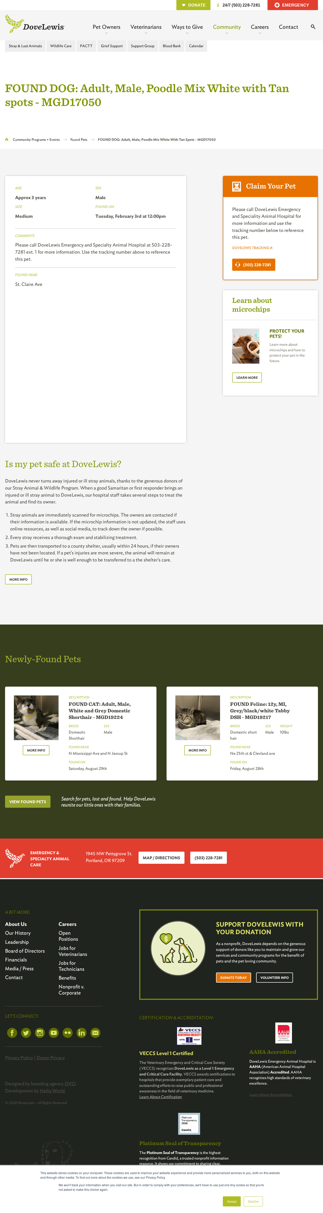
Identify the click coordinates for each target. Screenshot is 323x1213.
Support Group (142, 46)
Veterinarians (146, 26)
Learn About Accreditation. (271, 1094)
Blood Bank (172, 46)
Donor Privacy (51, 1058)
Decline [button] (253, 1201)
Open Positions (68, 936)
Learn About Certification (160, 1096)
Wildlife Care (61, 46)
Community (227, 26)
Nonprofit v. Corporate (72, 990)
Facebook (12, 1033)
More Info (18, 579)
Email (95, 1033)
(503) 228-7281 (257, 264)
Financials (16, 960)
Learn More (247, 378)
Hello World (52, 1091)
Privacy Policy (19, 1058)
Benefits (67, 978)
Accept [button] (231, 1201)
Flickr (68, 1033)
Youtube (54, 1033)
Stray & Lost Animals (25, 46)
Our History (18, 933)
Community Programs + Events (36, 140)
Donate (197, 5)
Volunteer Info (274, 978)
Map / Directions (161, 857)
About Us (16, 924)
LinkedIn (81, 1033)
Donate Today (233, 978)
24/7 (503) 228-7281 (241, 5)
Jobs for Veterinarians (73, 951)
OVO (70, 1084)
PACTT (86, 46)
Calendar (196, 46)
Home (6, 139)
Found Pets (78, 140)
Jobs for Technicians (71, 966)
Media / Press (19, 968)
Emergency (295, 5)
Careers (260, 26)
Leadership (17, 942)
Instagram (40, 1033)
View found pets (27, 801)
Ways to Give (187, 26)
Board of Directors (25, 951)
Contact (288, 26)
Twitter (26, 1033)
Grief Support (112, 46)
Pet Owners (106, 26)
